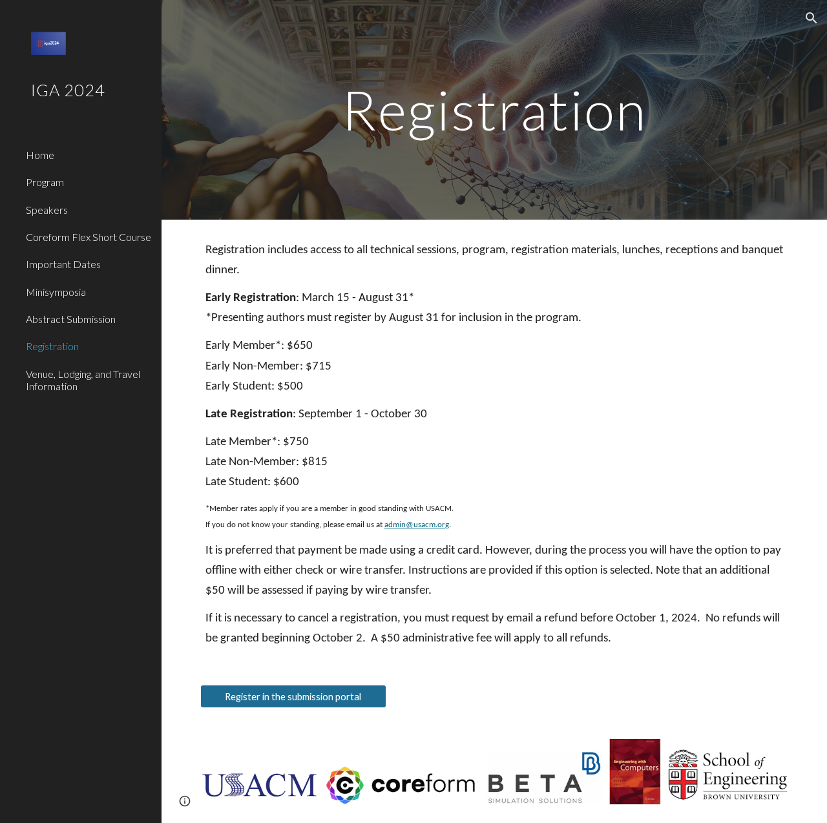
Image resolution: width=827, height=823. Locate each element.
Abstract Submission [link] (71, 319)
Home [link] (40, 155)
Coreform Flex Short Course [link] (88, 237)
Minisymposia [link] (56, 292)
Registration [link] (52, 346)
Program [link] (45, 182)
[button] (811, 18)
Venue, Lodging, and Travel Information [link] (83, 380)
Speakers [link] (47, 209)
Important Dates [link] (63, 264)
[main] (493, 109)
